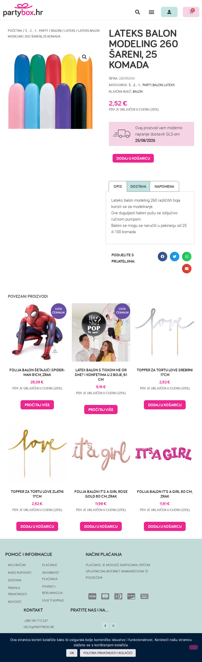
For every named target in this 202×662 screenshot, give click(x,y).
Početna (15, 30)
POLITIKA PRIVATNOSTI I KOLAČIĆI (107, 653)
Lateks (69, 30)
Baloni (56, 30)
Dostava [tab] (138, 186)
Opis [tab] (118, 186)
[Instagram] (113, 626)
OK (72, 653)
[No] (193, 647)
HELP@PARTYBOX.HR (39, 627)
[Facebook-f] (105, 626)
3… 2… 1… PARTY (36, 30)
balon (138, 91)
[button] (137, 12)
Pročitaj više (37, 404)
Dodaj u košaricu (133, 158)
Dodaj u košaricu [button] (164, 404)
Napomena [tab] (164, 186)
